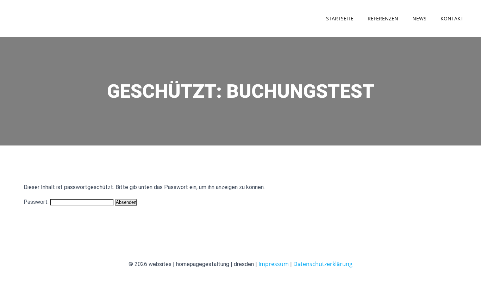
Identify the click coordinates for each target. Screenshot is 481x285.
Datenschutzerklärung (322, 264)
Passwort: (37, 202)
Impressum (273, 264)
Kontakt (452, 18)
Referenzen (383, 18)
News (419, 18)
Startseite (340, 18)
